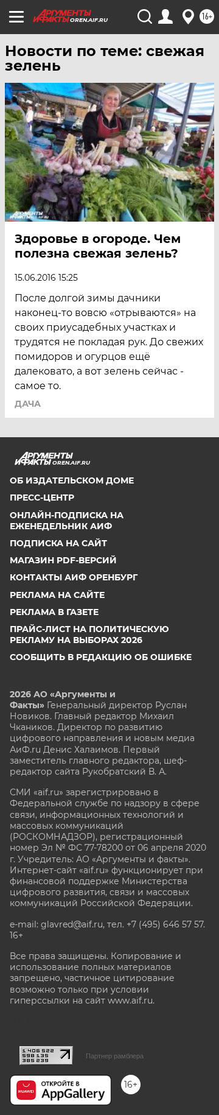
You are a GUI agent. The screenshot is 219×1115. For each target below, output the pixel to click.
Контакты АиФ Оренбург (73, 577)
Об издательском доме (72, 480)
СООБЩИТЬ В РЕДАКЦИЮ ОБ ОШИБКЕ (101, 657)
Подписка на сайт (58, 543)
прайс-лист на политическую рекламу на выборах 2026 (89, 634)
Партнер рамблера (115, 1056)
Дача (28, 403)
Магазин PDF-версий (63, 560)
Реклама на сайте (57, 594)
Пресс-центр (42, 497)
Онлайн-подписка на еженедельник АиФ (66, 521)
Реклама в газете (54, 612)
